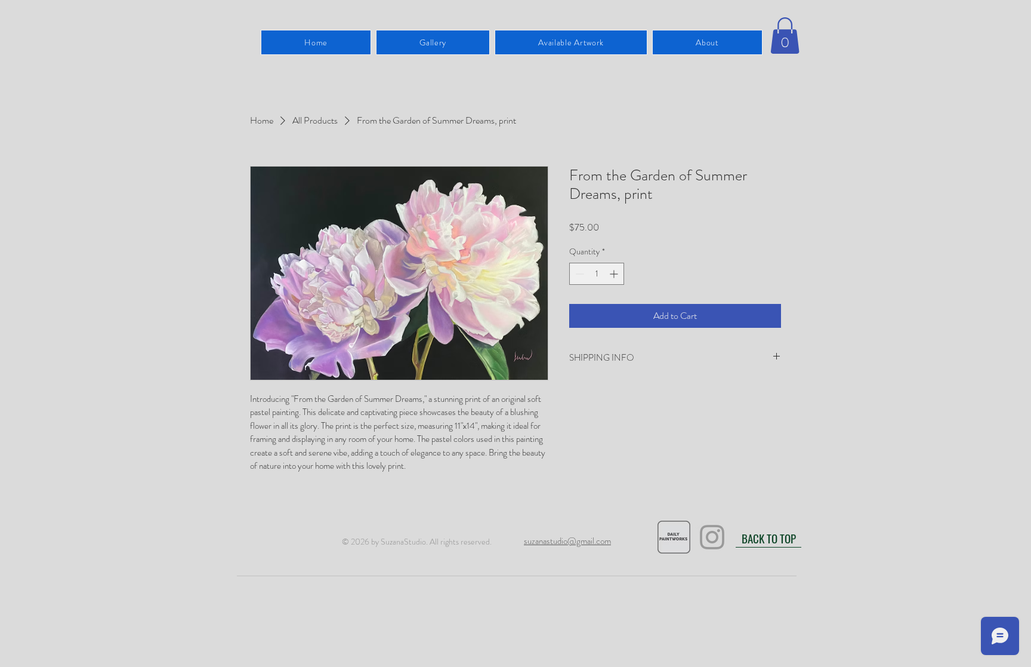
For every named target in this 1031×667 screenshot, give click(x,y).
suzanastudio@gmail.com (567, 541)
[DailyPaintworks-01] (674, 537)
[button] (785, 35)
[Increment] (614, 273)
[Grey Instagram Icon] (712, 537)
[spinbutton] (596, 273)
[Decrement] (578, 273)
